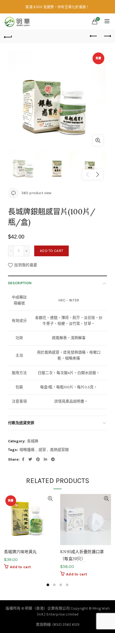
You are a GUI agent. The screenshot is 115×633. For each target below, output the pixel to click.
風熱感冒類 (59, 449)
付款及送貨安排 (21, 423)
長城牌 (32, 441)
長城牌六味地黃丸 (20, 551)
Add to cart (51, 250)
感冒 (42, 449)
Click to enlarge (98, 140)
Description (20, 283)
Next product (107, 36)
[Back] (8, 36)
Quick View (50, 498)
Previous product (93, 36)
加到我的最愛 (25, 265)
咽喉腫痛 (27, 449)
